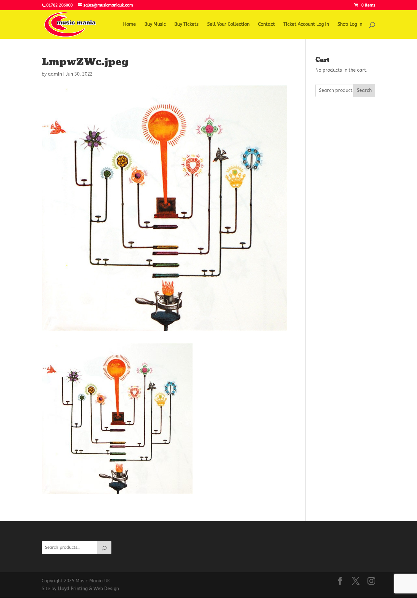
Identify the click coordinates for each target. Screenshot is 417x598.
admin (55, 74)
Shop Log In (350, 24)
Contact (266, 24)
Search (364, 90)
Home (129, 24)
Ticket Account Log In (306, 24)
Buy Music (155, 24)
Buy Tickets (186, 24)
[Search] (104, 547)
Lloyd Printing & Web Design (88, 588)
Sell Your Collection (228, 24)
